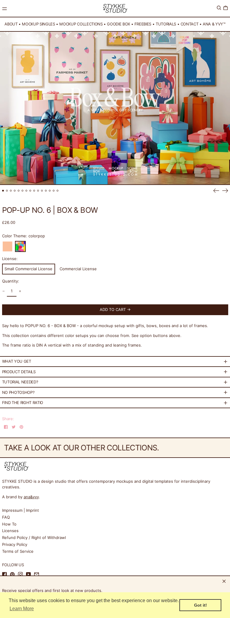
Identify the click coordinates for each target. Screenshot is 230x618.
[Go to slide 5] (19, 191)
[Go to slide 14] (54, 191)
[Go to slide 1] (3, 191)
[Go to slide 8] (30, 191)
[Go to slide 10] (38, 191)
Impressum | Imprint (20, 510)
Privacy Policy (14, 544)
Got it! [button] (200, 605)
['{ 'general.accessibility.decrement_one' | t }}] (3, 291)
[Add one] (19, 291)
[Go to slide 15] (58, 191)
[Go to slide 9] (34, 191)
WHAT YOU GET (16, 361)
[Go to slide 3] (11, 191)
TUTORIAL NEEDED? (20, 381)
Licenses (10, 530)
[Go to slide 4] (15, 191)
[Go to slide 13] (50, 191)
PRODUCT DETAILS (19, 371)
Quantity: (10, 281)
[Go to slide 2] (7, 191)
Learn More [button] (22, 608)
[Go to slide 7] (26, 191)
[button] (219, 8)
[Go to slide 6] (23, 191)
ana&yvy (31, 496)
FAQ (6, 517)
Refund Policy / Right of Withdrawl (34, 537)
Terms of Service (18, 551)
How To (9, 524)
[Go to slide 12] (46, 191)
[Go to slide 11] (42, 191)
